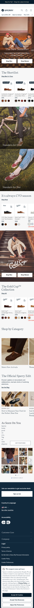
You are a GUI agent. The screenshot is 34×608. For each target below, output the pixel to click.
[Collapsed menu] (30, 10)
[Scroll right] (32, 15)
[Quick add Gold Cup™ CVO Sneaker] (24, 207)
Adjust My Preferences (17, 605)
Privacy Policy (22, 583)
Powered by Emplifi (17, 477)
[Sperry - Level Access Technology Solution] (17, 522)
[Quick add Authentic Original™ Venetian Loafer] (11, 83)
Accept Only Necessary (17, 600)
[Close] (31, 568)
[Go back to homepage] (7, 10)
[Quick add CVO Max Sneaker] (11, 207)
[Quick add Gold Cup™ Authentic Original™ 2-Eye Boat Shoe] (24, 300)
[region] (17, 92)
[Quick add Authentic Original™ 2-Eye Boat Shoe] (24, 83)
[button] (26, 10)
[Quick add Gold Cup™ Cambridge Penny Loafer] (11, 300)
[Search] (21, 10)
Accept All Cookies (17, 595)
